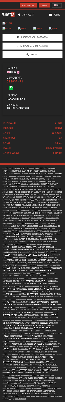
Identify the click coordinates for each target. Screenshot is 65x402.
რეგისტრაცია (28, 5)
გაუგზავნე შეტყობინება (33, 46)
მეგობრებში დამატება (34, 37)
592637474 (15, 81)
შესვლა (44, 5)
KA (58, 5)
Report (34, 55)
